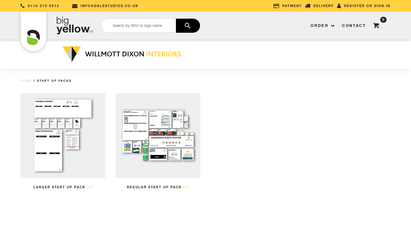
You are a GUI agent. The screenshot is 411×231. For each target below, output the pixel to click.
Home (26, 80)
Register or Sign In (367, 6)
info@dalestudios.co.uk (109, 6)
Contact (354, 25)
